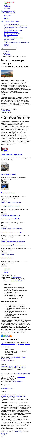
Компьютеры (14, 32)
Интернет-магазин (6, 396)
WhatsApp (7, 3)
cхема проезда (22, 377)
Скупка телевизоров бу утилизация (11, 154)
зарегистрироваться (24, 344)
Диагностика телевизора (8, 174)
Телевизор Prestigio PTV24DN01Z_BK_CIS (13, 366)
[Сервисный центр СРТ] (8, 11)
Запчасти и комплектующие (13, 38)
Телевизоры (7, 54)
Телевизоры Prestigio (17, 280)
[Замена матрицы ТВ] (7, 254)
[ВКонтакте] (2, 336)
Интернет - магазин (10, 38)
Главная (6, 51)
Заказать (3, 162)
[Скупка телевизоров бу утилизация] (5, 151)
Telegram (6, 5)
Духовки (6, 26)
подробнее (18, 431)
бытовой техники (6, 395)
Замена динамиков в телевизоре (10, 206)
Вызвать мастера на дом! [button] (8, 12)
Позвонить (4, 433)
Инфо (5, 41)
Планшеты (14, 35)
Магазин (6, 36)
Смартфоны (7, 35)
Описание (7, 269)
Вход (5, 17)
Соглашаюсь (25, 431)
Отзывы (6, 270)
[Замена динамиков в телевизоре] (11, 202)
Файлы (6, 272)
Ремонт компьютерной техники (13, 30)
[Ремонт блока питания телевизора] (11, 228)
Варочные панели (9, 27)
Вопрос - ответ (15, 396)
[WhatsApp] (4, 336)
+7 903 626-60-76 (9, 2)
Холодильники (8, 29)
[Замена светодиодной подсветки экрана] (13, 241)
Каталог (6, 53)
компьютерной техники (18, 395)
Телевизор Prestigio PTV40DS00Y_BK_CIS (13, 367)
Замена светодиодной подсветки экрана (13, 245)
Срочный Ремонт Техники (12, 21)
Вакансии (17, 42)
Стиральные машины (21, 27)
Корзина (6, 18)
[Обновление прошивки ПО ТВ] (10, 215)
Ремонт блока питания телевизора (11, 232)
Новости (11, 42)
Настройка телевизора (8, 193)
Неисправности (9, 388)
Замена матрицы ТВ (7, 258)
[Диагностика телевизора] (5, 171)
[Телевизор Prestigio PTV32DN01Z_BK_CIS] (7, 77)
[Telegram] (6, 336)
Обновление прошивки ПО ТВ (10, 219)
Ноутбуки (7, 32)
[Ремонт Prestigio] (16, 277)
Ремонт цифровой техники (12, 33)
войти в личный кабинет (8, 344)
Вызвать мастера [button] (5, 110)
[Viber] (9, 336)
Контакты (7, 45)
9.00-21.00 (7, 8)
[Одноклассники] (11, 336)
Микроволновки (22, 26)
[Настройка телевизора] (5, 189)
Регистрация (7, 15)
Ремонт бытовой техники (11, 24)
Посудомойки (13, 26)
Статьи (6, 42)
